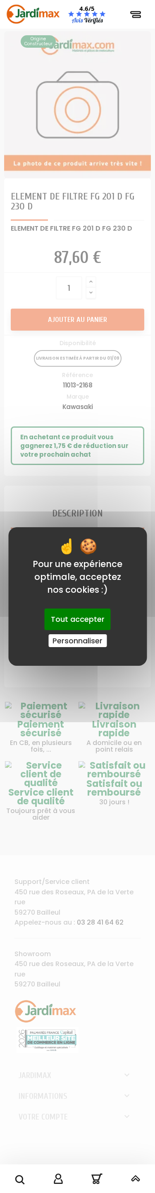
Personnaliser (77, 640)
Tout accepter (78, 619)
